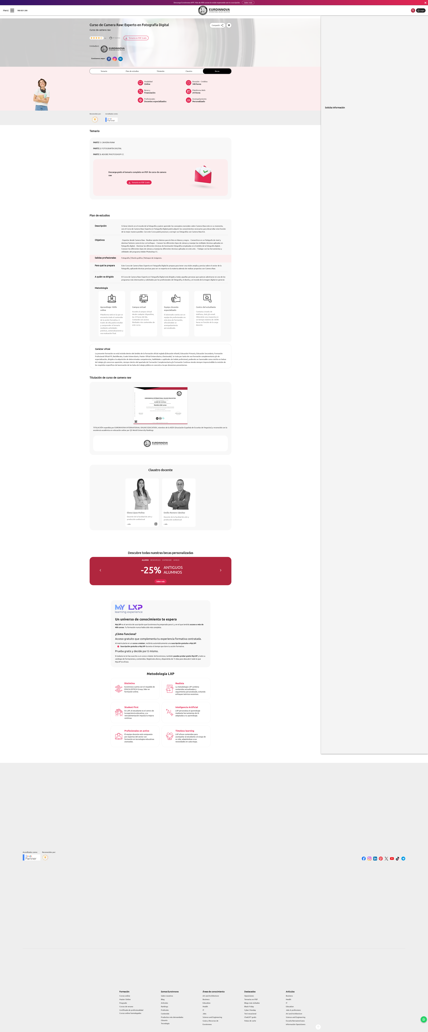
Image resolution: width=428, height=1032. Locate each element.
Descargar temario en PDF (177, 526)
